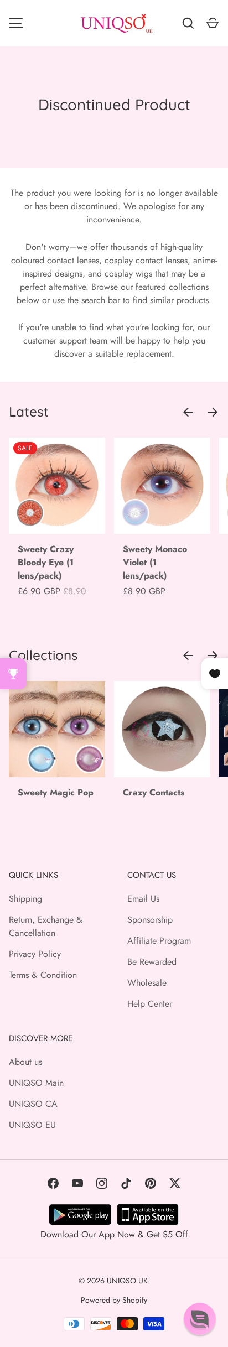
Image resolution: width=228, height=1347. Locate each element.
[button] (200, 1319)
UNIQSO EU (32, 1125)
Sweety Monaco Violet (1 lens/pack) (155, 562)
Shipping (25, 898)
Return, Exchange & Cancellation (45, 926)
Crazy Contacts (153, 792)
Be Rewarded (152, 961)
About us (25, 1061)
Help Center (149, 1003)
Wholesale (147, 982)
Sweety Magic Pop (56, 792)
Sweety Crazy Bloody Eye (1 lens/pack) (46, 562)
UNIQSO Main (36, 1082)
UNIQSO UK (127, 1280)
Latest (29, 411)
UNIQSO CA (33, 1104)
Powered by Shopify (114, 1300)
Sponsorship (150, 919)
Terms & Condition (43, 975)
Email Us (143, 898)
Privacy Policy (35, 954)
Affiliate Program (159, 940)
